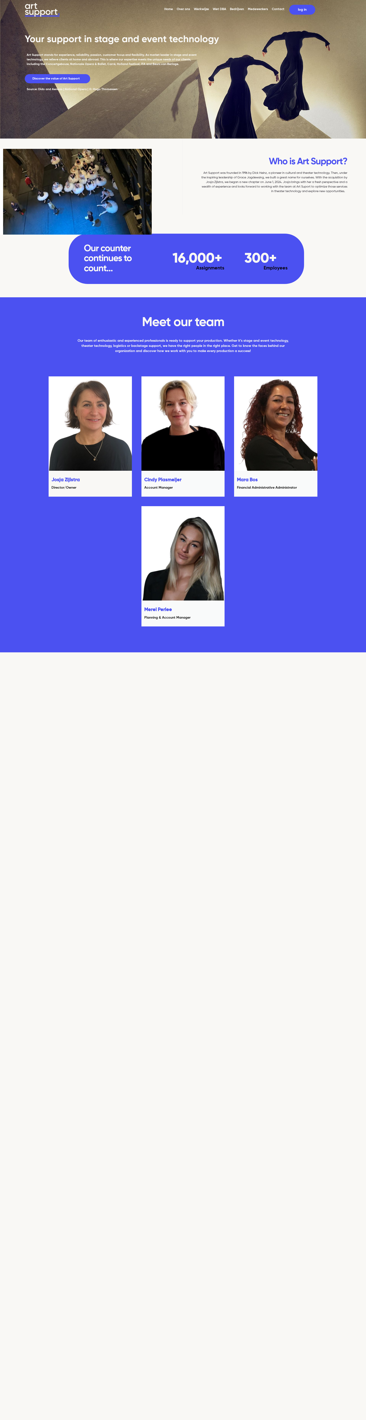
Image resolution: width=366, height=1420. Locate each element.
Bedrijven (237, 9)
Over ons (183, 9)
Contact (278, 9)
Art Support (35, 55)
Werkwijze (201, 9)
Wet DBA (219, 9)
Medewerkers (258, 9)
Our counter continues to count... (108, 258)
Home (168, 9)
